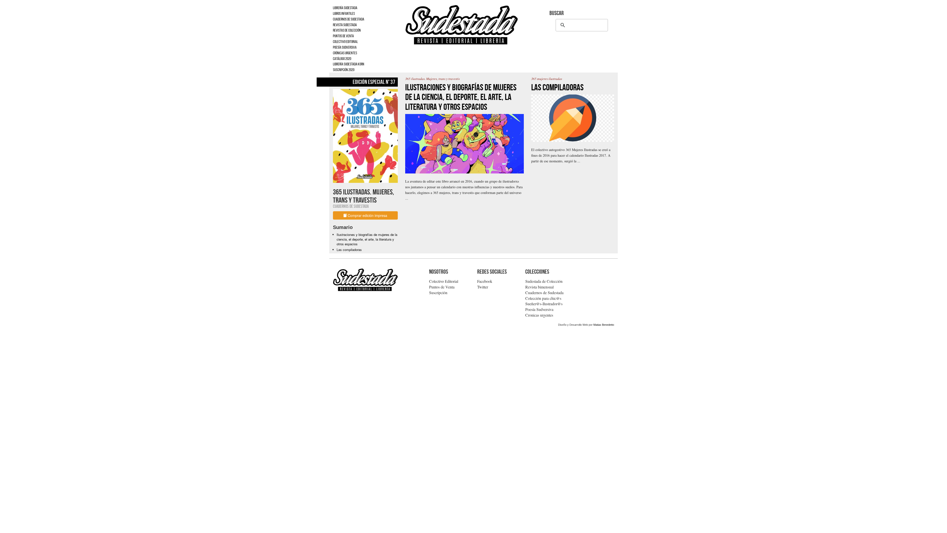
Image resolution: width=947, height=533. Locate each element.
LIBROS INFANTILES (344, 13)
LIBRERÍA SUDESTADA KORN (348, 64)
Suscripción (438, 292)
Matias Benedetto (603, 324)
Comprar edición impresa (367, 215)
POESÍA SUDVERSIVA (345, 47)
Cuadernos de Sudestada (544, 292)
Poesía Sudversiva (539, 309)
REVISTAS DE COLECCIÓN (347, 30)
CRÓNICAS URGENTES (345, 53)
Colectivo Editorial (443, 281)
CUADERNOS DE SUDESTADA (348, 19)
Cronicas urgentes (539, 315)
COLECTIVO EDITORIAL (345, 41)
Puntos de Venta (442, 286)
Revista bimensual (539, 286)
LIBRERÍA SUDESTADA (345, 8)
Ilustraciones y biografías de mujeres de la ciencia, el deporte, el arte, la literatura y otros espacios (367, 239)
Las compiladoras (349, 249)
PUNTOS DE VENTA (343, 36)
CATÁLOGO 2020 (342, 59)
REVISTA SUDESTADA (345, 25)
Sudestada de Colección (544, 281)
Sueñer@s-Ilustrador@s (544, 303)
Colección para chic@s (543, 298)
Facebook (484, 281)
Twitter (482, 286)
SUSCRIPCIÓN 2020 (343, 70)
